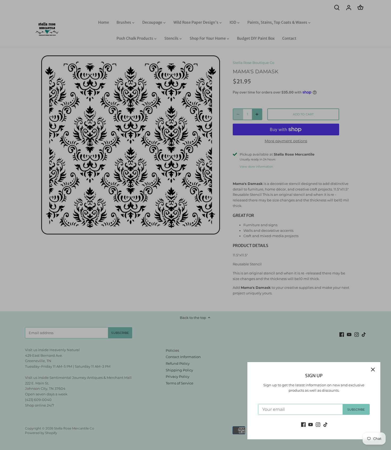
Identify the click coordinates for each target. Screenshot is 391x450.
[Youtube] (310, 424)
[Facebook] (303, 424)
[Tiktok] (325, 424)
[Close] (373, 369)
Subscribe (356, 409)
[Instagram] (318, 424)
